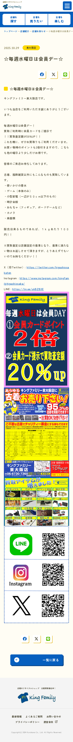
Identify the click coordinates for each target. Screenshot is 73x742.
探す (13, 20)
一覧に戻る (51, 660)
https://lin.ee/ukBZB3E (28, 289)
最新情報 (17, 716)
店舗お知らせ (39, 31)
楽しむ (59, 20)
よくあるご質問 (34, 716)
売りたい (36, 20)
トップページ (10, 31)
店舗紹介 (24, 31)
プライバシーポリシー (27, 722)
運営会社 (48, 722)
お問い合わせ (54, 716)
